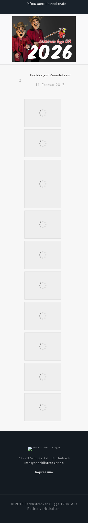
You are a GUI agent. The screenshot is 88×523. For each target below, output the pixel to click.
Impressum (44, 472)
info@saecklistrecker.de (46, 4)
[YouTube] (44, 10)
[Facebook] (37, 10)
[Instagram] (50, 10)
